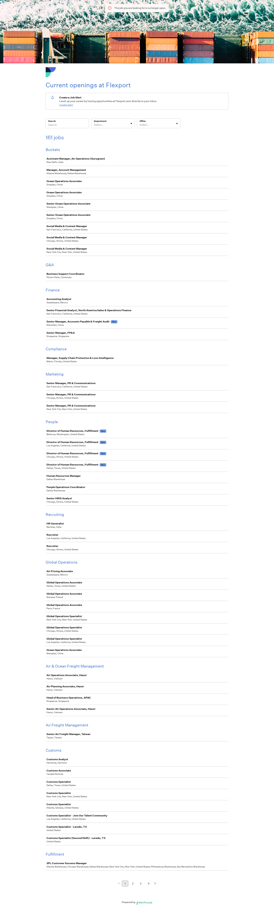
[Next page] (155, 883)
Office (143, 121)
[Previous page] (118, 883)
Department (100, 121)
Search (52, 121)
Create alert (66, 104)
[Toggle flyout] (131, 123)
